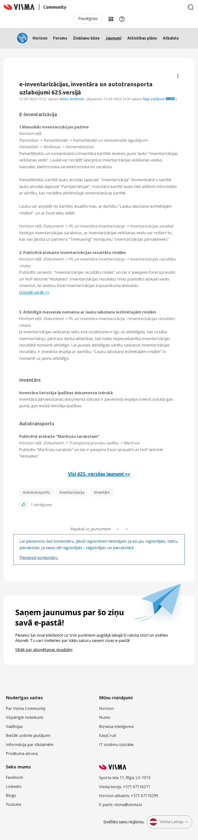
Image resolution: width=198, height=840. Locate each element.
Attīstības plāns (142, 38)
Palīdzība (121, 18)
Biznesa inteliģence (116, 726)
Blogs (11, 795)
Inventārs (102, 492)
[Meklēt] (190, 7)
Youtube (13, 804)
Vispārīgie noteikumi (24, 717)
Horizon (40, 38)
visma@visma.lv (128, 804)
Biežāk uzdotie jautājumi (28, 735)
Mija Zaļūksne (154, 99)
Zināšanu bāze (86, 38)
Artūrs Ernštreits (72, 99)
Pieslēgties (88, 18)
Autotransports (36, 492)
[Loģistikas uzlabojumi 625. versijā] (118, 529)
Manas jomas (110, 18)
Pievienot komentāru (39, 557)
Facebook (14, 777)
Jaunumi (113, 38)
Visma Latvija (171, 821)
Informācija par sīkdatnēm (29, 744)
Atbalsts (171, 38)
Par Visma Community (26, 708)
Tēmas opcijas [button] (178, 76)
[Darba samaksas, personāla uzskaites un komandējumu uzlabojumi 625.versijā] (126, 529)
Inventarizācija (72, 492)
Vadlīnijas (14, 726)
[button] (23, 504)
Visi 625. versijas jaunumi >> (99, 474)
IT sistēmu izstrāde (116, 744)
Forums (60, 38)
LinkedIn (13, 786)
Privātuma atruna (22, 753)
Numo (104, 717)
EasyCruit (107, 735)
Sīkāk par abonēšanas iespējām (43, 649)
